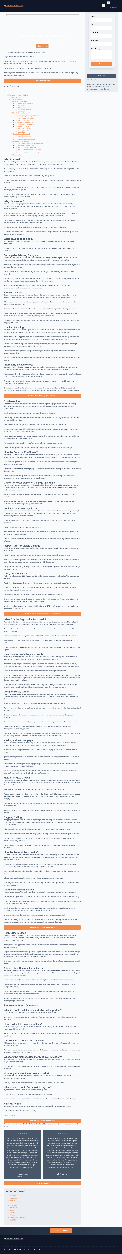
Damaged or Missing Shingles (25, 103)
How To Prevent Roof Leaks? (21, 134)
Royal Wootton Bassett (18, 1217)
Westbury (13, 1203)
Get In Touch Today (42, 80)
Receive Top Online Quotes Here (42, 927)
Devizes (12, 1200)
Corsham (13, 1215)
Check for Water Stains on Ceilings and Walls (29, 115)
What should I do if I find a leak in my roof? (28, 153)
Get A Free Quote (42, 1183)
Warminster (14, 1198)
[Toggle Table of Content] (5, 91)
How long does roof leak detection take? (28, 151)
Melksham (13, 1208)
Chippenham (14, 1212)
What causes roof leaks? (20, 101)
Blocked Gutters (22, 105)
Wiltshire (7, 1115)
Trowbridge (13, 1205)
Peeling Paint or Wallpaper (24, 128)
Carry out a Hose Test (23, 120)
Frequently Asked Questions (21, 141)
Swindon (13, 1220)
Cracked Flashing (22, 107)
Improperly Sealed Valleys (24, 109)
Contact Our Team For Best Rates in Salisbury (42, 614)
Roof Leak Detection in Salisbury (19, 95)
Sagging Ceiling (21, 132)
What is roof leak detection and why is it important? (30, 143)
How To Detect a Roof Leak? (21, 113)
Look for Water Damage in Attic (25, 116)
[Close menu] (108, 2)
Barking (13, 1115)
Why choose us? (18, 99)
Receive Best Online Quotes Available (42, 396)
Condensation (21, 111)
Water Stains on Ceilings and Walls (26, 124)
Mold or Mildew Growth (23, 130)
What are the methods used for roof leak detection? (30, 149)
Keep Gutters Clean (23, 137)
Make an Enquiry (61, 1230)
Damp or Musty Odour (23, 126)
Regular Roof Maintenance (24, 136)
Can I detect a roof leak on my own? (27, 147)
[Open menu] (103, 5)
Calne (12, 1210)
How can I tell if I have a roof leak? (26, 145)
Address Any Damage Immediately (26, 139)
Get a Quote (42, 46)
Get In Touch (101, 76)
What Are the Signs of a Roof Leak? (23, 122)
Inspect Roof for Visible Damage (26, 118)
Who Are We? (17, 97)
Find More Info (17, 155)
